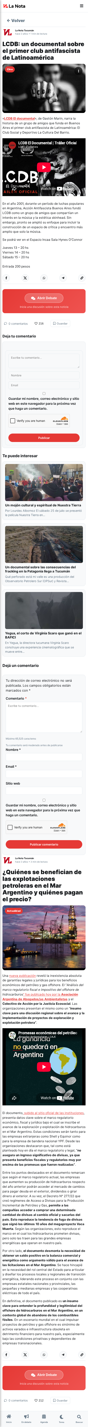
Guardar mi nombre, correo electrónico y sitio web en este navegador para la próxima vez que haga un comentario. (43, 404)
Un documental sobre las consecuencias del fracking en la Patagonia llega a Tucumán (40, 569)
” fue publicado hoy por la (42, 994)
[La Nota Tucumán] (8, 32)
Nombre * (13, 750)
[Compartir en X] (25, 278)
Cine (10, 69)
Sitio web (13, 783)
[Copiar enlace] (82, 278)
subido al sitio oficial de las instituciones (53, 1113)
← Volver (16, 20)
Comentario (16, 698)
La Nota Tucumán (24, 30)
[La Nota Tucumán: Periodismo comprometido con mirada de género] (14, 6)
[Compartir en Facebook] (6, 278)
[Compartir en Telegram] (63, 278)
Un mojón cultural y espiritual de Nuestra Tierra (43, 505)
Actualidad (14, 910)
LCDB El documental (19, 118)
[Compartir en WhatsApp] (44, 278)
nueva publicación (22, 976)
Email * (11, 766)
